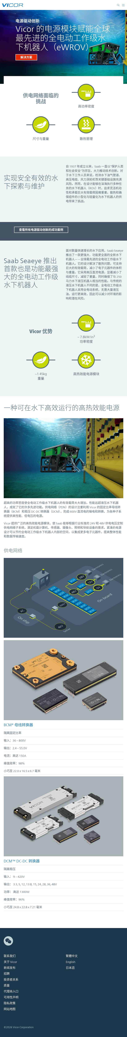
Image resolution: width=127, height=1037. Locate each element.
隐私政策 (9, 1003)
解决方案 (26, 57)
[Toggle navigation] (122, 5)
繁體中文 (72, 956)
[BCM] (63, 680)
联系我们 (9, 956)
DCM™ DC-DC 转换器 (22, 861)
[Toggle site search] (118, 5)
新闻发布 (9, 967)
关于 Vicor (10, 962)
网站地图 (9, 1009)
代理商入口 (11, 991)
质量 (7, 985)
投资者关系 (11, 979)
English (70, 962)
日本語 (70, 967)
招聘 (7, 973)
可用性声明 (11, 997)
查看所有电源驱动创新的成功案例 (41, 229)
